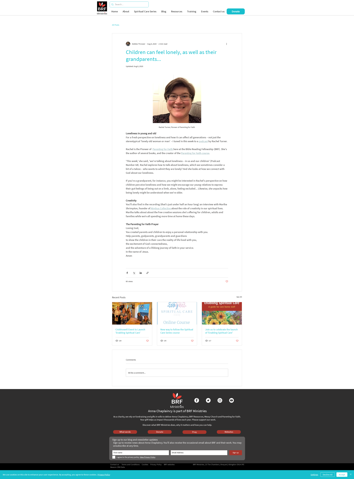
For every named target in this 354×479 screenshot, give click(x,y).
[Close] (350, 474)
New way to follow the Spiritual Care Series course (176, 331)
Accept (342, 474)
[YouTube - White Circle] (231, 400)
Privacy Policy (103, 474)
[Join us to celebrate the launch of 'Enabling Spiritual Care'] (222, 313)
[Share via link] (147, 273)
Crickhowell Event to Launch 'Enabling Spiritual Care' (130, 331)
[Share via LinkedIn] (140, 273)
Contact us (114, 464)
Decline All (327, 474)
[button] (126, 11)
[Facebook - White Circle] (196, 400)
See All (239, 297)
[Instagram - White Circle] (220, 400)
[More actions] (226, 44)
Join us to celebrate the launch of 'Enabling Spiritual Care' (221, 331)
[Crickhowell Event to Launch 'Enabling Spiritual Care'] (132, 313)
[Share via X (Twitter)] (134, 273)
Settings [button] (314, 474)
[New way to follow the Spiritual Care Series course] (177, 313)
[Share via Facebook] (127, 273)
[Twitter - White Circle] (208, 400)
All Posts (115, 25)
